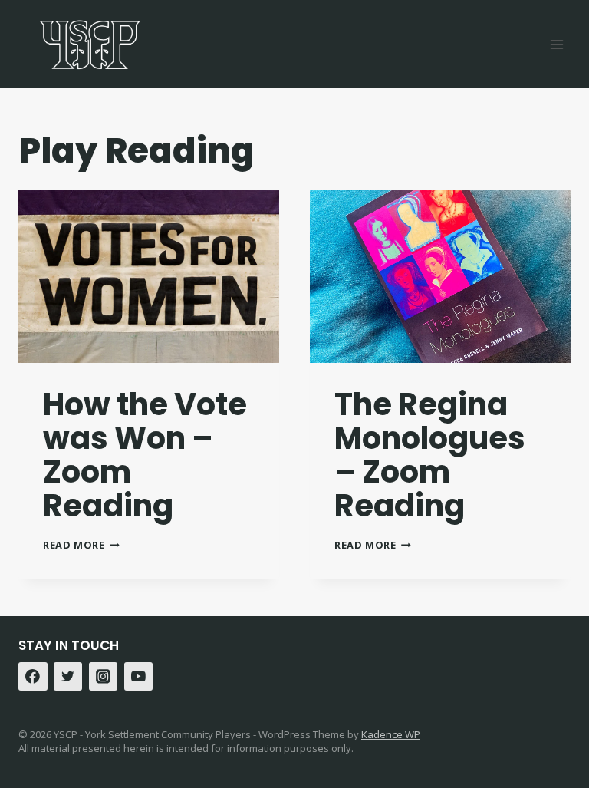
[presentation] (148, 277)
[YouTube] (138, 676)
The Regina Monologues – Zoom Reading (429, 455)
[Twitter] (68, 676)
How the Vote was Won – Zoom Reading (145, 455)
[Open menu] (556, 44)
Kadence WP (390, 734)
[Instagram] (103, 676)
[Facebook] (33, 676)
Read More (81, 545)
